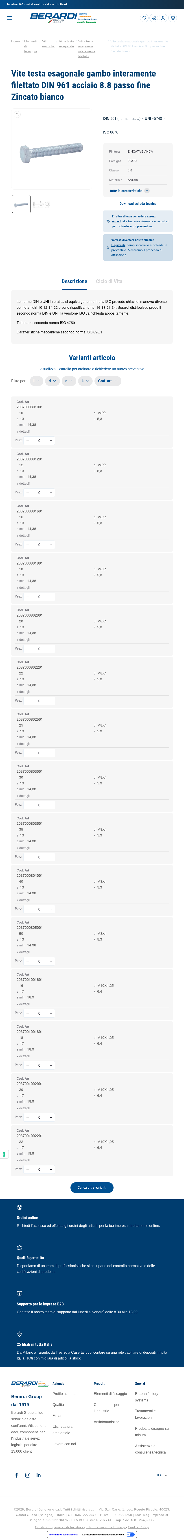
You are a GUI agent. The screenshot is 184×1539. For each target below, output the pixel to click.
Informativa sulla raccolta (63, 1534)
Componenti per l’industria (106, 1408)
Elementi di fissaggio (30, 46)
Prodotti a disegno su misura (152, 1432)
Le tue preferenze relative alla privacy (103, 1534)
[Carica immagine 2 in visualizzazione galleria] (41, 204)
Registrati (118, 245)
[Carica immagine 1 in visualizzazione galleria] (21, 204)
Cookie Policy (138, 1527)
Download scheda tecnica (138, 203)
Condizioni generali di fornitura (59, 1527)
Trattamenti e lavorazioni (145, 1414)
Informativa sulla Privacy (106, 1527)
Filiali (57, 1415)
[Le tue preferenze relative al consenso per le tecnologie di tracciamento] (4, 1154)
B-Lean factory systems (146, 1397)
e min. (21, 424)
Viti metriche (48, 43)
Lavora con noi (64, 1444)
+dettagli (23, 431)
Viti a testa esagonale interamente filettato (86, 48)
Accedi (116, 221)
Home (15, 41)
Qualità (58, 1405)
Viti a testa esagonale (66, 43)
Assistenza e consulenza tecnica (150, 1449)
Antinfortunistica (106, 1422)
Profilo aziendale (66, 1394)
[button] (9, 18)
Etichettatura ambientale (62, 1430)
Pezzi (18, 440)
